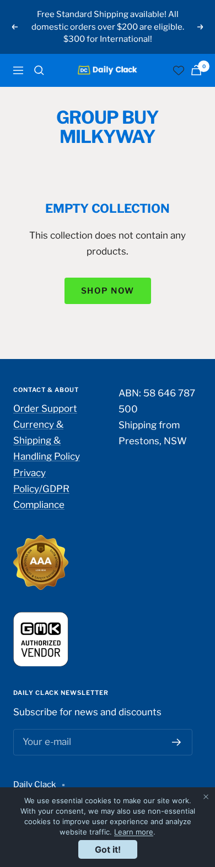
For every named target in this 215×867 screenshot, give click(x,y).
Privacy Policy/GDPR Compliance (41, 488)
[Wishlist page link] (178, 70)
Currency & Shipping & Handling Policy (46, 440)
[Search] (39, 70)
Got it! (108, 849)
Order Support (45, 408)
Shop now (108, 291)
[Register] (176, 742)
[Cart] (196, 70)
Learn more (133, 831)
